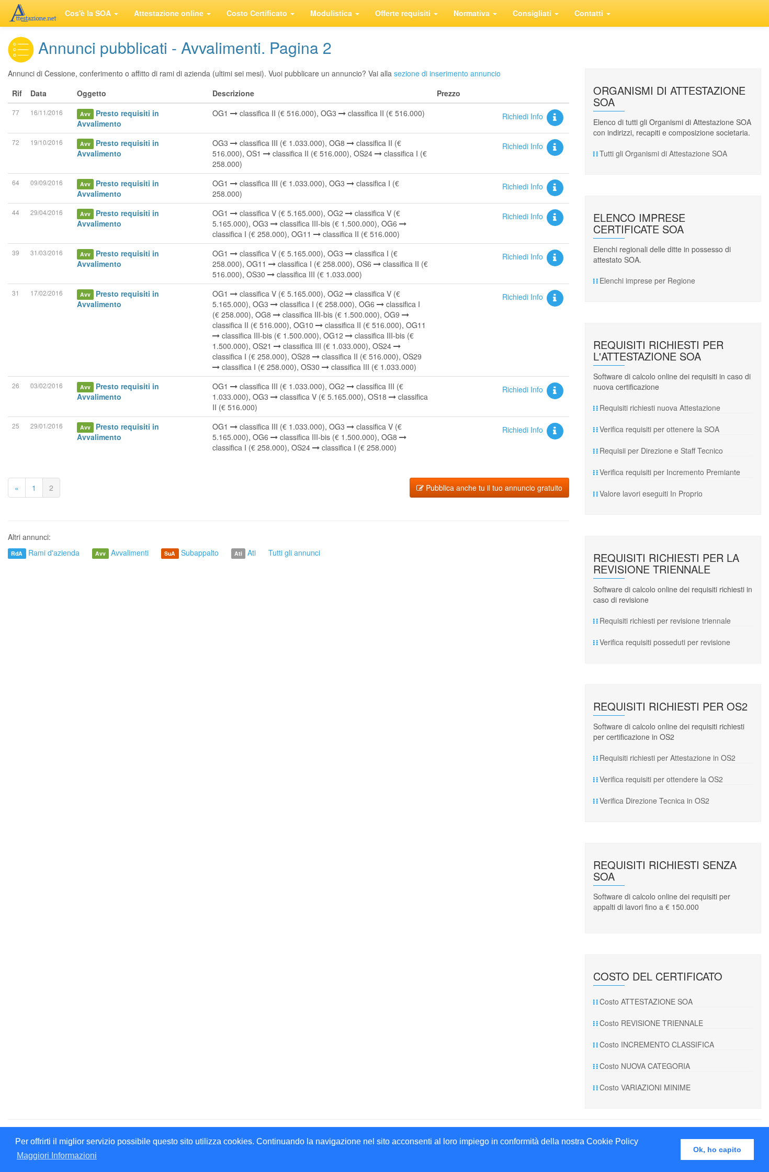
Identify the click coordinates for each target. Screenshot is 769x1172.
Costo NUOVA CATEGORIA (645, 1066)
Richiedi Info (523, 116)
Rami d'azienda (54, 552)
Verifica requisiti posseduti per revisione (665, 642)
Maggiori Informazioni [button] (57, 1155)
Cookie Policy (612, 1141)
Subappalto (200, 552)
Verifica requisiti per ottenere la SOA (659, 429)
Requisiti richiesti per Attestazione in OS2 (668, 757)
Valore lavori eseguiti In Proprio (651, 493)
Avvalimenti (130, 552)
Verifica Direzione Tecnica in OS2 (654, 800)
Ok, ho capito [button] (717, 1149)
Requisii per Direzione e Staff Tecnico (661, 450)
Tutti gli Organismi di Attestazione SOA (663, 153)
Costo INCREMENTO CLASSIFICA (657, 1044)
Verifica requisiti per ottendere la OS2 (661, 779)
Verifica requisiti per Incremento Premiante (670, 472)
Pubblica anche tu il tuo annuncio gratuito (493, 487)
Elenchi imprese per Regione (647, 280)
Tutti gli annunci (294, 552)
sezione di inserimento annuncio (447, 73)
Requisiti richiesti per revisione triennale (665, 620)
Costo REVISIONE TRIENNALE (651, 1023)
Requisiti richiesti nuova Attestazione (660, 407)
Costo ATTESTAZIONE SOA (646, 1001)
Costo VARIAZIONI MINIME (645, 1087)
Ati (251, 552)
